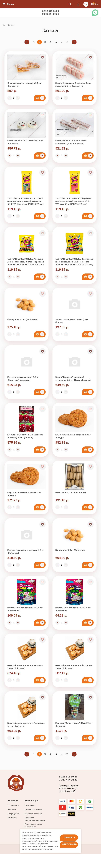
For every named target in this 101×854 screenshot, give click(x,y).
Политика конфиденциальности (35, 819)
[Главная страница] (4, 25)
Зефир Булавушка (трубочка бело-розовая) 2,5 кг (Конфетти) (73, 84)
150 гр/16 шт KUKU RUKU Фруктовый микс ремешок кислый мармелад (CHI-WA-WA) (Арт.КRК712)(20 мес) (74, 261)
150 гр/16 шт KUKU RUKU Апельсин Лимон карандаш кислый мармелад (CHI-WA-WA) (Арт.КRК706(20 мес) (25, 261)
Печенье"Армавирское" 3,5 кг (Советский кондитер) (23, 378)
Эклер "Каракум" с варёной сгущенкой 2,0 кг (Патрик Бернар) (73, 378)
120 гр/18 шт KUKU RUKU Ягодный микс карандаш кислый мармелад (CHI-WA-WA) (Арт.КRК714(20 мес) (25, 201)
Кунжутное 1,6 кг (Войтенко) (70, 550)
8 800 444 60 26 (50, 14)
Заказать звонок (95, 12)
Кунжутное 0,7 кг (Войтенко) (22, 319)
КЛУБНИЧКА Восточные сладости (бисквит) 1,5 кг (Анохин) (25, 436)
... (61, 42)
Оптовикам (30, 805)
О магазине (13, 805)
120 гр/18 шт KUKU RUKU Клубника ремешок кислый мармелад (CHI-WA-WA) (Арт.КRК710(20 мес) (73, 201)
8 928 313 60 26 (50, 11)
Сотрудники (13, 813)
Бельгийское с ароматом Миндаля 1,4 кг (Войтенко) (25, 667)
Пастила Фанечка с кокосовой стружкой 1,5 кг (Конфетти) (71, 142)
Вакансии (12, 818)
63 (67, 42)
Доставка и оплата (33, 809)
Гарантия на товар (33, 813)
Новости (12, 809)
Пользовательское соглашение (33, 825)
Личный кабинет (79, 4)
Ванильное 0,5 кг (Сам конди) (70, 492)
